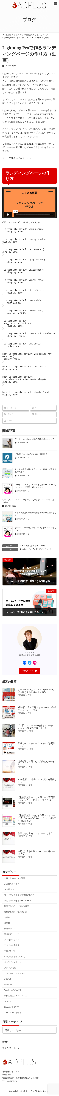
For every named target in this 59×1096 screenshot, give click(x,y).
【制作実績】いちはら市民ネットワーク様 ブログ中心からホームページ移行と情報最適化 (37, 818)
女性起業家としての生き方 (15, 912)
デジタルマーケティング (14, 973)
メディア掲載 (10, 968)
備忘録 (7, 923)
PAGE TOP (54, 1059)
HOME (5, 1042)
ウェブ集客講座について (14, 957)
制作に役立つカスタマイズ (15, 996)
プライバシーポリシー (11, 1048)
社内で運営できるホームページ (33, 545)
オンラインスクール (12, 962)
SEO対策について (11, 934)
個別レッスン (10, 929)
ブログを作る (10, 951)
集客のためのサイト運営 (14, 878)
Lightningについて (11, 1007)
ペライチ (8, 984)
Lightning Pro (27, 549)
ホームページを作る (12, 1012)
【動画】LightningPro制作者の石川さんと (32, 454)
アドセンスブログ (11, 940)
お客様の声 (9, 889)
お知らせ (8, 979)
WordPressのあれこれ (13, 990)
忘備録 (7, 917)
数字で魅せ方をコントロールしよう (35, 833)
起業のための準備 (11, 884)
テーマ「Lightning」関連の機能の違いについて (34, 439)
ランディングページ (43, 549)
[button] (29, 671)
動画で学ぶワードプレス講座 (16, 906)
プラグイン (9, 1001)
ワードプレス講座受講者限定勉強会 (19, 895)
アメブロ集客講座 (11, 945)
